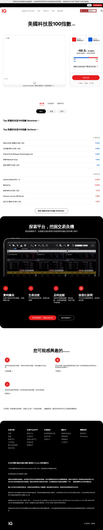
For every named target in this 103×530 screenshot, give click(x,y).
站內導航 (13, 463)
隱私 (26, 463)
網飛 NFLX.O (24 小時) (11, 190)
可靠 (92, 83)
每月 (62, 111)
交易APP (30, 436)
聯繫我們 (83, 430)
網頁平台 (30, 433)
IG (9, 463)
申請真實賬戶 (97, 5)
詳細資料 (50, 103)
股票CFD (11, 439)
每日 (41, 111)
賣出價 (79, 39)
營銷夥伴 (64, 439)
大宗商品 (11, 442)
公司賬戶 (64, 442)
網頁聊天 (83, 433)
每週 (51, 111)
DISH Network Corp (10, 159)
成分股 (41, 103)
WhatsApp (84, 436)
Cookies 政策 (39, 463)
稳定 (86, 83)
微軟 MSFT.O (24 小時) (11, 165)
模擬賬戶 (30, 445)
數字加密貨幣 (13, 445)
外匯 (9, 433)
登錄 (89, 5)
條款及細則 (21, 463)
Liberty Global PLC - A (11, 179)
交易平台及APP (32, 430)
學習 (53, 11)
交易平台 (46, 11)
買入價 (95, 39)
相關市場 (60, 103)
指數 (9, 436)
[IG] (4, 11)
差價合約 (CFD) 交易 (28, 11)
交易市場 (11, 430)
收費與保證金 (66, 433)
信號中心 (47, 439)
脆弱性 (31, 463)
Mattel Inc (7, 185)
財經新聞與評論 (49, 433)
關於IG (63, 430)
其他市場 (11, 448)
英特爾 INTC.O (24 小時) (11, 148)
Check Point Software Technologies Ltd (18, 154)
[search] (101, 11)
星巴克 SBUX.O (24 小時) (12, 202)
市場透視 (47, 430)
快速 (81, 83)
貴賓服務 (64, 436)
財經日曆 (47, 436)
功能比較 (30, 442)
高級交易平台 (32, 439)
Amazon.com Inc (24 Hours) (13, 196)
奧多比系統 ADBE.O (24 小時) (13, 143)
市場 (38, 11)
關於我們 (60, 11)
